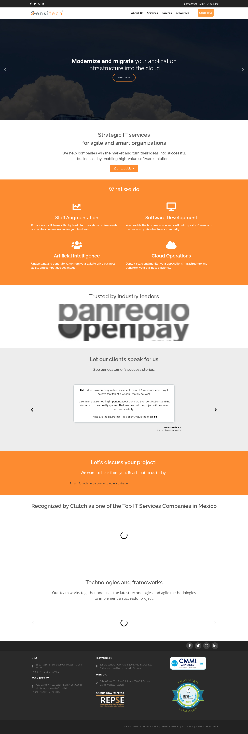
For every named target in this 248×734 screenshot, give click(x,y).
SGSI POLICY (187, 726)
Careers (167, 13)
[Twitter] (35, 4)
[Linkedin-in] (43, 4)
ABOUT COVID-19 (132, 726)
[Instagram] (39, 4)
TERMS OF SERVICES (170, 726)
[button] (5, 69)
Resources (182, 13)
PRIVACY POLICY (150, 726)
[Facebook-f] (31, 4)
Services (152, 13)
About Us (137, 13)
